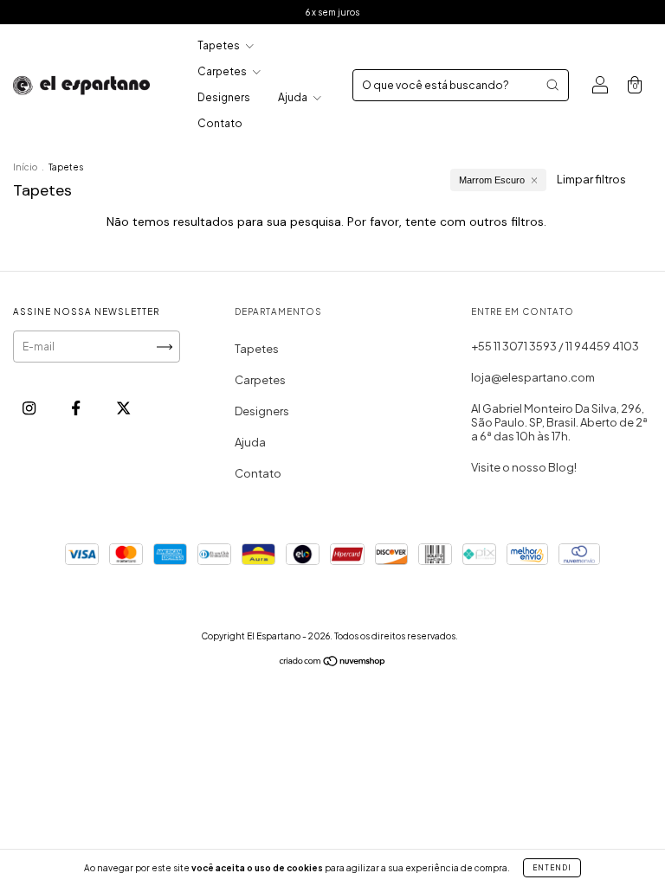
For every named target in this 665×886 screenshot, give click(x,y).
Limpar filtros (591, 179)
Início (25, 167)
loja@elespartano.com (533, 377)
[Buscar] (552, 85)
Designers (223, 97)
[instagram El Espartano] (30, 407)
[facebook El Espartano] (77, 407)
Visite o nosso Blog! (524, 467)
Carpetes (223, 71)
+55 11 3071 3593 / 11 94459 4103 (555, 346)
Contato (219, 123)
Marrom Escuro (492, 180)
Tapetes (219, 45)
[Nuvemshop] (333, 663)
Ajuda (293, 97)
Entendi (552, 868)
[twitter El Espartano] (123, 407)
